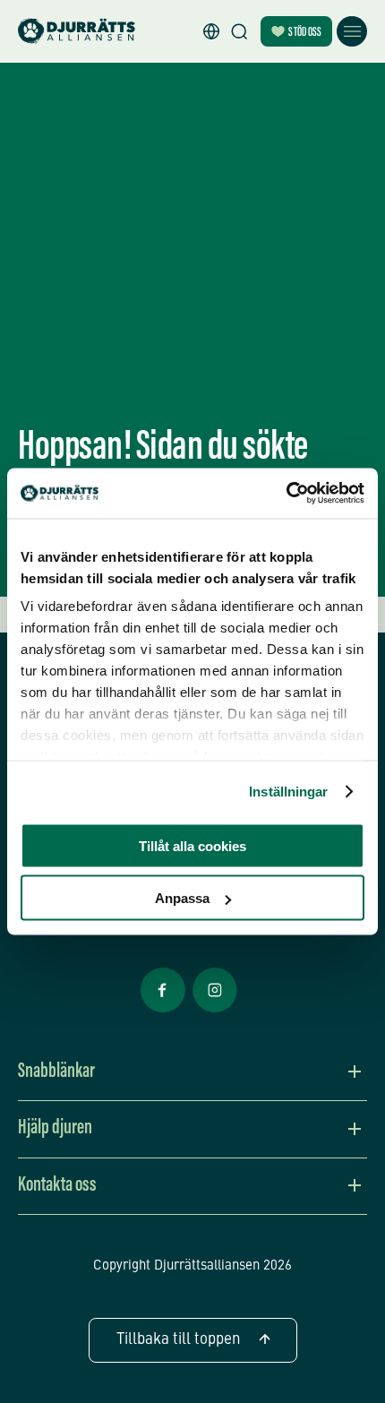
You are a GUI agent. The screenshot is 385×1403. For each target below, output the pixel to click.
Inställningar (288, 791)
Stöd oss (304, 33)
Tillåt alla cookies (192, 845)
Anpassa (182, 898)
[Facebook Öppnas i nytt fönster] (163, 1010)
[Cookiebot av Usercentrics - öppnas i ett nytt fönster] (286, 493)
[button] (211, 31)
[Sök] (239, 31)
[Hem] (76, 32)
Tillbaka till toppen (178, 1339)
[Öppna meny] (352, 31)
